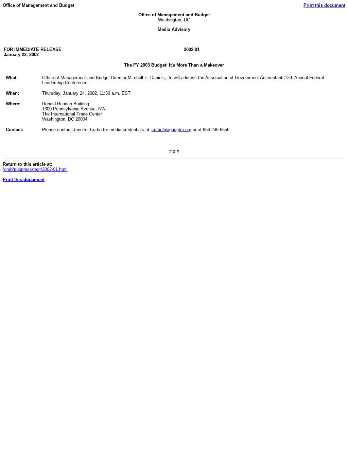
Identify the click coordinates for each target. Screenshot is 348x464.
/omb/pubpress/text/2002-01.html (35, 169)
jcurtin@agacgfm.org (171, 129)
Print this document (324, 5)
